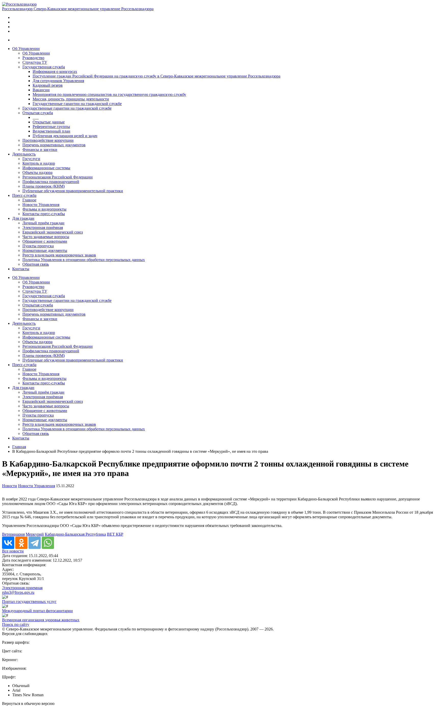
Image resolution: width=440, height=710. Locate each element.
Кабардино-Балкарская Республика (75, 534)
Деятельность (24, 154)
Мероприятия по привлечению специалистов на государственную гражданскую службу (109, 94)
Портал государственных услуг (29, 601)
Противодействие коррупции (48, 140)
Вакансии (41, 90)
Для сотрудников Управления (58, 81)
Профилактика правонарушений (50, 181)
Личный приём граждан (43, 223)
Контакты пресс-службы (43, 214)
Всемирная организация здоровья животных (40, 620)
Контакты (20, 269)
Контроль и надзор (38, 163)
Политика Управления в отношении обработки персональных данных (83, 259)
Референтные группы (51, 126)
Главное (29, 200)
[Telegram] (35, 543)
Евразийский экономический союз (52, 232)
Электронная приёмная (42, 227)
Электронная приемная (22, 588)
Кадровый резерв (48, 85)
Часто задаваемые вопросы (45, 237)
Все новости (13, 551)
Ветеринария (13, 534)
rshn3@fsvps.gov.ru (18, 592)
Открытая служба (37, 113)
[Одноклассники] (21, 543)
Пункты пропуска (38, 246)
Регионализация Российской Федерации (57, 177)
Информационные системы (46, 168)
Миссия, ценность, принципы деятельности (71, 99)
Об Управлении (26, 48)
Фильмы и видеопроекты (44, 209)
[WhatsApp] (48, 543)
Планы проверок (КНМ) (43, 186)
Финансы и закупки (39, 149)
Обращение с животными (44, 241)
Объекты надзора (37, 172)
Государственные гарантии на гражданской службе (77, 103)
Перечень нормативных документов (54, 145)
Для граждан (23, 218)
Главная (19, 447)
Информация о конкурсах (55, 71)
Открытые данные (49, 122)
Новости (9, 486)
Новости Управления (40, 204)
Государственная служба (43, 67)
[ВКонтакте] (8, 543)
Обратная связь (35, 264)
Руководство (33, 58)
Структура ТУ (34, 62)
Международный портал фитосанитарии (37, 611)
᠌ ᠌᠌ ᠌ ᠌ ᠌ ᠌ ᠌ (36, 117)
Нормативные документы (44, 250)
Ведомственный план (51, 131)
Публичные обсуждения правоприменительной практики (72, 191)
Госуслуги (31, 159)
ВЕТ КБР (115, 534)
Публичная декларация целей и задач (65, 136)
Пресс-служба (24, 195)
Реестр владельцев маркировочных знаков (59, 255)
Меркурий (35, 534)
